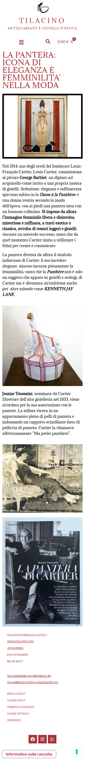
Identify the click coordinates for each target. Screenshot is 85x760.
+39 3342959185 (15, 648)
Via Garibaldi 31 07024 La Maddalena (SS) (32, 682)
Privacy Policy (16, 693)
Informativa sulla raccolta (29, 754)
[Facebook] (33, 739)
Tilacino (42, 20)
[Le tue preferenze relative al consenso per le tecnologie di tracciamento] (76, 751)
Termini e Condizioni (20, 707)
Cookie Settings (18, 713)
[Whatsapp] (52, 739)
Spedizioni (14, 720)
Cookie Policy (16, 700)
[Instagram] (42, 739)
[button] (21, 42)
